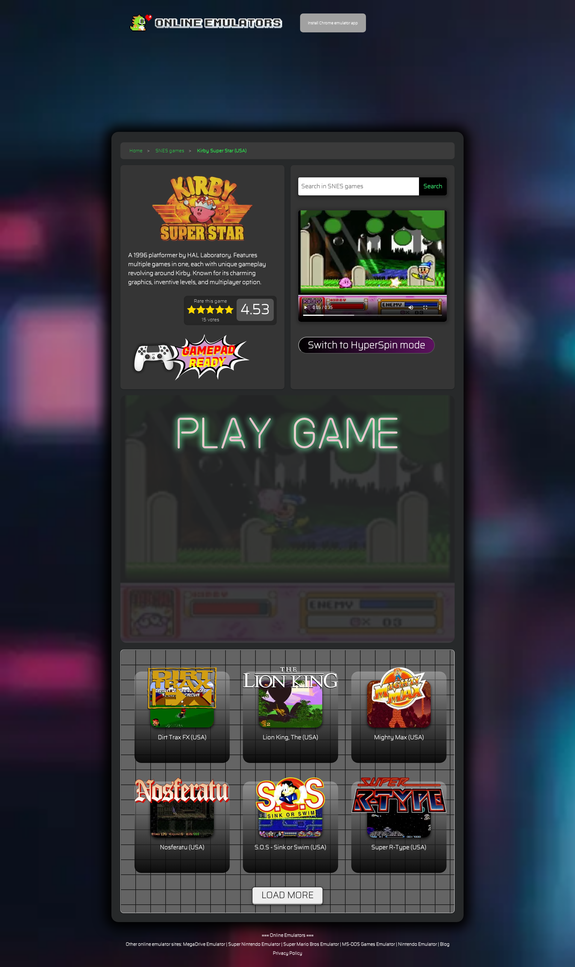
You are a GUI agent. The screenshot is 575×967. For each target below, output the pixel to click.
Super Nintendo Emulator (254, 944)
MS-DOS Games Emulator (368, 944)
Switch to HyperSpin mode (366, 345)
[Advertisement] (287, 78)
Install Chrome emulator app (333, 23)
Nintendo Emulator (417, 944)
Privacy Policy (287, 953)
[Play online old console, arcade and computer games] (196, 22)
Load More (287, 895)
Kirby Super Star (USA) (221, 150)
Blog (445, 944)
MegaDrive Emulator (204, 944)
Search (432, 186)
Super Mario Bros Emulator (311, 944)
